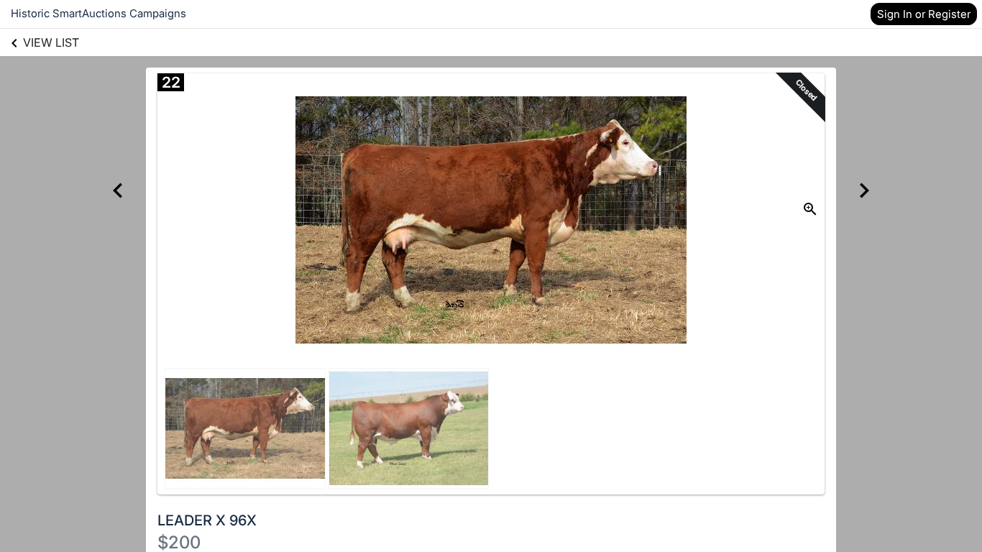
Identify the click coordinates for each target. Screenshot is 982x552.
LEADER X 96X (207, 520)
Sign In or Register (923, 14)
